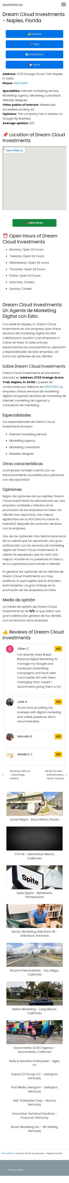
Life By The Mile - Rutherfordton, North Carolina (54, 774)
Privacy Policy (15, 1169)
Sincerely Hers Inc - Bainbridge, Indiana (20, 774)
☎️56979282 (34, 222)
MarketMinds (13, 5)
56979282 (21, 83)
